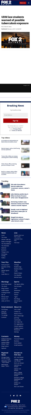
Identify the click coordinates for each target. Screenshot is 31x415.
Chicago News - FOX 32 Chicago (5, 358)
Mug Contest (5, 288)
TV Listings (4, 315)
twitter (13, 395)
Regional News (4, 354)
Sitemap (16, 332)
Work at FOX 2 (18, 313)
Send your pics (5, 265)
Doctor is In (4, 299)
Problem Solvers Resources (18, 329)
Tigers (16, 297)
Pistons (16, 294)
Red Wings (17, 299)
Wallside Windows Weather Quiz (6, 339)
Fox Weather (17, 275)
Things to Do (5, 252)
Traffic (16, 271)
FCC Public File (18, 322)
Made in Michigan (6, 241)
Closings (16, 265)
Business (3, 250)
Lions (15, 288)
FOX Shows (4, 309)
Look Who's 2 (5, 274)
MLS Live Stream (19, 386)
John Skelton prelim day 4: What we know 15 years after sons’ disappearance (19, 196)
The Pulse (4, 237)
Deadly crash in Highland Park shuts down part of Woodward (19, 211)
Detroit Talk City (5, 239)
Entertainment (7, 307)
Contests (3, 317)
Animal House (18, 277)
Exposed (3, 348)
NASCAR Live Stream (17, 365)
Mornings (5, 282)
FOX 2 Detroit (4, 26)
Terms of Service (17, 130)
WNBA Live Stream (17, 383)
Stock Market (18, 343)
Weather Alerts (18, 269)
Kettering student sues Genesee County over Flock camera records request (20, 203)
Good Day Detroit (6, 284)
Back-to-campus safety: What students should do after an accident (9, 173)
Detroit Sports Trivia (5, 271)
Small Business (18, 345)
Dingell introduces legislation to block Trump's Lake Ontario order (20, 219)
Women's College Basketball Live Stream (19, 379)
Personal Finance (19, 339)
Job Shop (16, 318)
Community (17, 320)
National (3, 248)
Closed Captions (18, 326)
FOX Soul (16, 242)
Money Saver (5, 297)
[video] (25, 142)
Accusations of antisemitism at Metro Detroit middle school (9, 141)
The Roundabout (6, 243)
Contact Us (17, 311)
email (20, 395)
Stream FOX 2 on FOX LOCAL (19, 236)
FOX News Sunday (4, 254)
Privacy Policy (17, 129)
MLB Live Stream (19, 363)
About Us (17, 307)
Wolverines (17, 290)
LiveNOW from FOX (18, 239)
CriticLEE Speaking (3, 312)
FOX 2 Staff (17, 309)
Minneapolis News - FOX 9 (5, 365)
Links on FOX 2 (5, 301)
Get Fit (3, 294)
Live (15, 233)
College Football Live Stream (18, 360)
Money (16, 336)
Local (2, 235)
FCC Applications (18, 324)
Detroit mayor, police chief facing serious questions (10, 149)
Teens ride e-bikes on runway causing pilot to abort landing (9, 156)
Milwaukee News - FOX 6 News (6, 361)
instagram (17, 395)
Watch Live (23, 3)
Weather (17, 262)
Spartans (16, 292)
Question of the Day (5, 267)
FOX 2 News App (19, 316)
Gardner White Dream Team (5, 343)
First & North (17, 286)
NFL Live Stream (18, 357)
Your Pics (4, 262)
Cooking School (5, 292)
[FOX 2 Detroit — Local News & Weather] (6, 3)
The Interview (5, 246)
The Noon (4, 286)
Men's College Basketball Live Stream (18, 374)
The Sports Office (19, 284)
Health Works (5, 290)
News (10, 26)
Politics (3, 258)
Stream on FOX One (18, 354)
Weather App (17, 267)
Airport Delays (18, 273)
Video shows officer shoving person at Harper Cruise (9, 164)
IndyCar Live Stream (17, 369)
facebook (10, 395)
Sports (16, 282)
